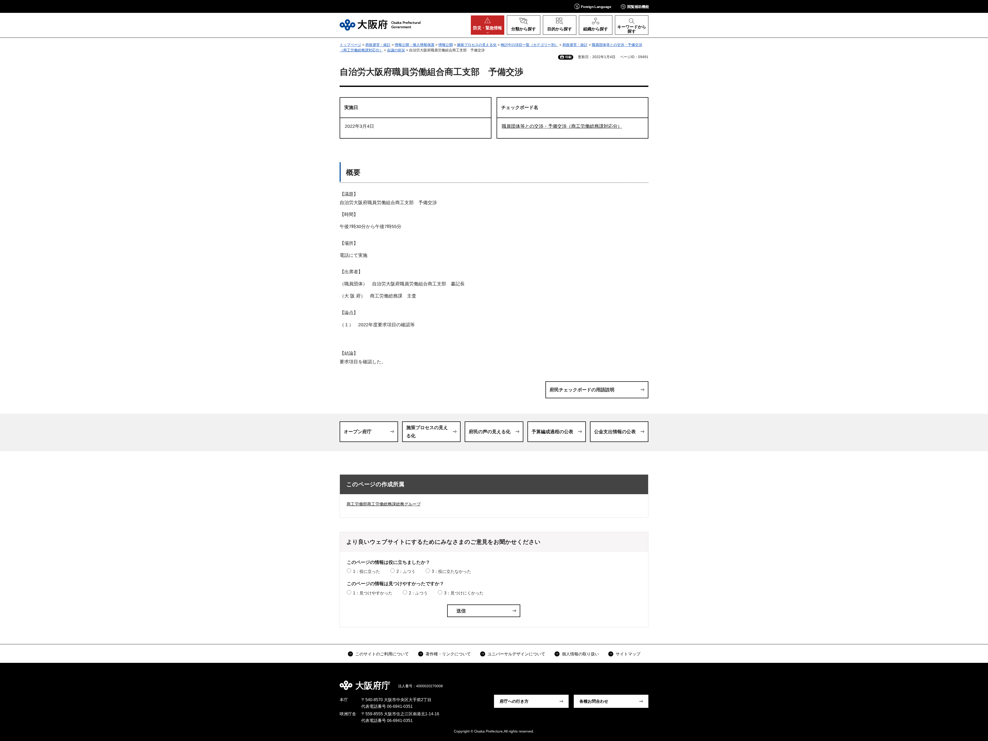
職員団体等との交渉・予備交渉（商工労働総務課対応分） (562, 126)
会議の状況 (396, 50)
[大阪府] (380, 25)
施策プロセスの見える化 (477, 45)
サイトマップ (628, 654)
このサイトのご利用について (382, 654)
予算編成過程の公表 (552, 431)
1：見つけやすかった (372, 593)
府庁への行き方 (514, 701)
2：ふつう (405, 571)
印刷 (568, 57)
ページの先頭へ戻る (651, 682)
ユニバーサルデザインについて (516, 654)
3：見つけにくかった (463, 593)
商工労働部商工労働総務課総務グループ (384, 504)
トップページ (350, 45)
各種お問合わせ (593, 701)
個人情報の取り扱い (580, 654)
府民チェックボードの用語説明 (582, 389)
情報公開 (445, 45)
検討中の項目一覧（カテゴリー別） (529, 45)
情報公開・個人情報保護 (414, 45)
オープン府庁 (358, 431)
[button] (593, 6)
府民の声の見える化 (489, 431)
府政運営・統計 (378, 45)
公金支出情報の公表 (615, 431)
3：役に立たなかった (451, 571)
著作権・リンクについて (448, 654)
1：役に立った (366, 571)
